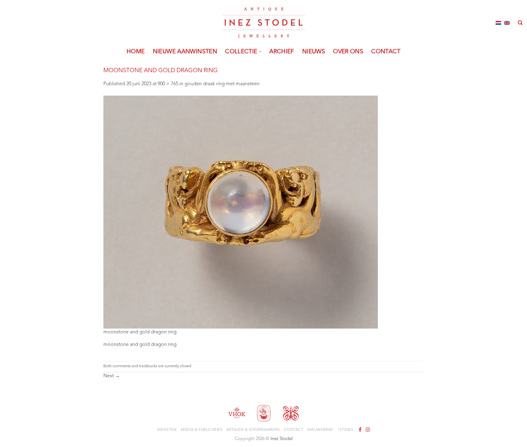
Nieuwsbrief (320, 430)
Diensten (167, 430)
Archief (281, 52)
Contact (385, 52)
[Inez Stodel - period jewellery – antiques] (264, 23)
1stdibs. (346, 430)
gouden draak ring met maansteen (222, 84)
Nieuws (313, 52)
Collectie (241, 52)
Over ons (348, 52)
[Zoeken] (520, 23)
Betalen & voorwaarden (253, 430)
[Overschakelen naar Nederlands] (498, 22)
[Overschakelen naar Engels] (507, 22)
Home (136, 52)
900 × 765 (168, 84)
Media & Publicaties (202, 430)
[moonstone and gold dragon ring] (240, 211)
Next (111, 376)
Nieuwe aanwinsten (185, 52)
